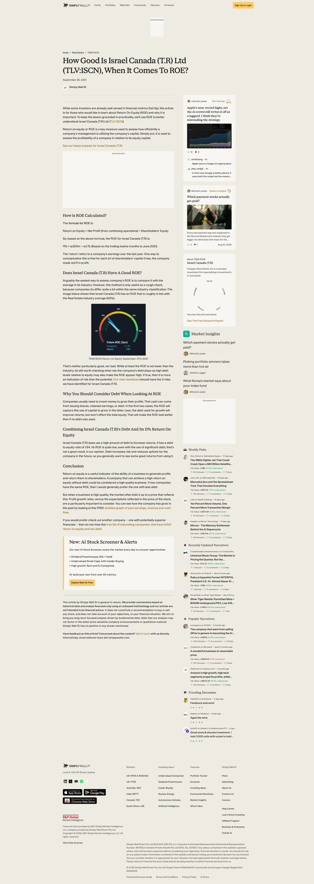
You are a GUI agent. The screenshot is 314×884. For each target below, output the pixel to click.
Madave (193, 714)
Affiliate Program (230, 820)
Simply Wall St (77, 87)
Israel (66, 52)
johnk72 (193, 728)
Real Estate (78, 52)
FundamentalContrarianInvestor (204, 551)
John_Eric (194, 478)
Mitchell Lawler (198, 353)
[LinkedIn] (65, 781)
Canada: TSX (133, 800)
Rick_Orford (195, 456)
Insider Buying (165, 788)
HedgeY (193, 521)
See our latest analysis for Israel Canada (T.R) (92, 146)
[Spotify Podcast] (81, 781)
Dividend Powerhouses (170, 782)
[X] (70, 782)
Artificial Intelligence (168, 806)
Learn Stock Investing (233, 814)
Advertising (228, 782)
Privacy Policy (189, 877)
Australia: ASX (133, 788)
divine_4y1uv (195, 573)
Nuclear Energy (166, 794)
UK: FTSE (131, 782)
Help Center (228, 808)
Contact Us (228, 794)
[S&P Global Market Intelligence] (73, 818)
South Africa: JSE (135, 806)
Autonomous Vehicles (169, 800)
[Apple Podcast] (86, 781)
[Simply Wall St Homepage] (77, 5)
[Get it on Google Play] (95, 792)
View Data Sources (73, 842)
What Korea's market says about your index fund (207, 383)
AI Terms (204, 877)
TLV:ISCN (116, 121)
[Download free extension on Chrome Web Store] (80, 800)
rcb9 (192, 499)
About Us (226, 788)
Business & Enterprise (233, 827)
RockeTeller (195, 595)
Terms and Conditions (167, 877)
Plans (225, 775)
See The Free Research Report (205, 320)
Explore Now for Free (82, 582)
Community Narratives (201, 794)
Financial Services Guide (139, 877)
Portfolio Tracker (198, 775)
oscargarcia (195, 625)
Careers (226, 800)
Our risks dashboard (126, 379)
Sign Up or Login (243, 5)
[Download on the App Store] (72, 792)
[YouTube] (76, 781)
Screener (195, 782)
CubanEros (195, 647)
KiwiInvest (195, 669)
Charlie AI (227, 833)
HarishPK (194, 699)
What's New (196, 806)
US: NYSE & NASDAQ (137, 775)
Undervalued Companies (171, 775)
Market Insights (198, 800)
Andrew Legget (198, 372)
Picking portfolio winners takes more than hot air (206, 364)
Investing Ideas (198, 788)
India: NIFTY (132, 794)
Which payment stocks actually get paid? (209, 344)
